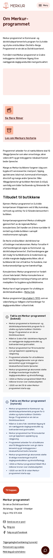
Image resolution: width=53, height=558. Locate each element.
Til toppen (11, 490)
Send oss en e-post (14, 522)
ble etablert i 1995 (31, 298)
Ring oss (9, 527)
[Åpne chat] (45, 550)
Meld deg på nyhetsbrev (14, 552)
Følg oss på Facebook (15, 532)
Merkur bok (29, 292)
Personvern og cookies (13, 547)
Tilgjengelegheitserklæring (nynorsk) (20, 542)
